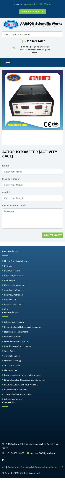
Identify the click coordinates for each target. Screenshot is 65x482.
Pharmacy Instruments (14, 294)
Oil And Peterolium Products (17, 341)
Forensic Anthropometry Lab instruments (22, 375)
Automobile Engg (12, 355)
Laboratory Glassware (14, 275)
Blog (6, 309)
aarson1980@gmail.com (43, 452)
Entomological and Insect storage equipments (25, 380)
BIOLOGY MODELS (12, 270)
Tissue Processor (12, 365)
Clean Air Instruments (14, 304)
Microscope (9, 280)
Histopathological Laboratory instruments (22, 327)
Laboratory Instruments (14, 322)
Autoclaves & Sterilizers (15, 290)
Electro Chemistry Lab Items (16, 261)
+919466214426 (15, 452)
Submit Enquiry (52, 235)
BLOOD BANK (10, 299)
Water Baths (9, 351)
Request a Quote (32, 11)
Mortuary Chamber (12, 336)
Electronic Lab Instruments (16, 331)
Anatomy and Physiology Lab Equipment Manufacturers (30, 467)
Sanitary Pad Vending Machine (18, 394)
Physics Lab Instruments (15, 285)
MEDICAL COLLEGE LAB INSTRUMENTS (21, 384)
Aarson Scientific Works (38, 4)
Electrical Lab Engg (12, 360)
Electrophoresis (11, 370)
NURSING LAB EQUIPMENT (16, 389)
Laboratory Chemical (13, 399)
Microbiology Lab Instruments (17, 346)
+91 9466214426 (35, 41)
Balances (8, 266)
